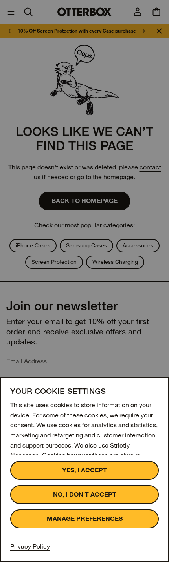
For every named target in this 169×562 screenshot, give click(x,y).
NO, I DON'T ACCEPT (84, 494)
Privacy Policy (30, 546)
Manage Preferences (85, 518)
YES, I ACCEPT (84, 470)
